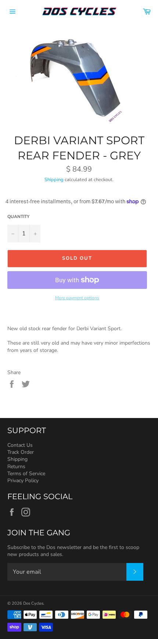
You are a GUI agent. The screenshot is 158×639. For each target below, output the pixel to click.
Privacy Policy (23, 480)
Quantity (18, 217)
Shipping (54, 179)
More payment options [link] (77, 298)
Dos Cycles (33, 603)
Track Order (20, 452)
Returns (16, 466)
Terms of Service (26, 473)
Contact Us (20, 445)
